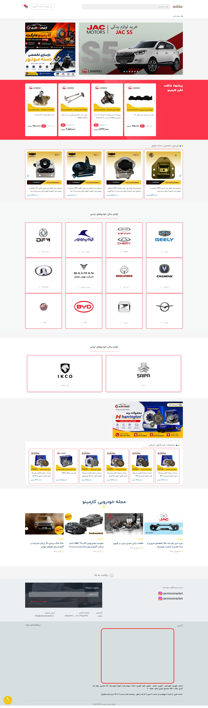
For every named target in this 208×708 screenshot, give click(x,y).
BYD (85, 322)
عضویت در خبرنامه (39, 601)
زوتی (125, 322)
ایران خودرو (64, 385)
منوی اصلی (177, 16)
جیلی (165, 251)
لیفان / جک (85, 251)
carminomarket (173, 594)
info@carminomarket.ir (44, 616)
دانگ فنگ (45, 251)
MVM (125, 251)
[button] (28, 6)
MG (44, 322)
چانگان (166, 287)
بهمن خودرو (85, 287)
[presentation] (154, 100)
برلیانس (125, 287)
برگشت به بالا (101, 575)
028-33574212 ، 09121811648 (76, 616)
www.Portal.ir (97, 704)
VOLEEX (44, 287)
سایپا (143, 385)
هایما (166, 322)
